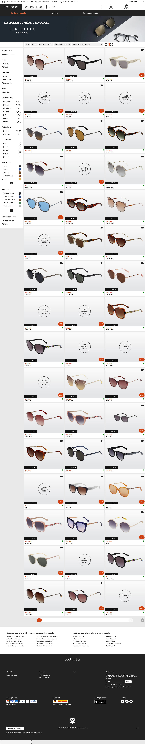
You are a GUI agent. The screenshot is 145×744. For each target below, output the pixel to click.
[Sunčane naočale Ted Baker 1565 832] (125, 61)
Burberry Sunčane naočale (45, 646)
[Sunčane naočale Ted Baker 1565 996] (84, 488)
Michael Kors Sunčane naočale (47, 638)
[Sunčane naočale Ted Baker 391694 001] (84, 275)
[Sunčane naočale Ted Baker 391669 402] (125, 204)
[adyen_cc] (7, 701)
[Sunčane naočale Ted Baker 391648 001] (44, 346)
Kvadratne (7, 101)
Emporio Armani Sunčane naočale (48, 636)
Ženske (6, 63)
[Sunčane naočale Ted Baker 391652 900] (44, 133)
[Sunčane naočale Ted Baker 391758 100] (84, 204)
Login (111, 8)
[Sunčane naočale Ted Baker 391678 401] (125, 275)
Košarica (126, 8)
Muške (6, 67)
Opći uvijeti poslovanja (13, 732)
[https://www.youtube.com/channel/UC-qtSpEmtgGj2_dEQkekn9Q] (131, 702)
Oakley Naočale (77, 638)
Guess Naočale (111, 638)
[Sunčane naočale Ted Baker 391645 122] (125, 310)
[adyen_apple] (27, 701)
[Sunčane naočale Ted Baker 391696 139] (84, 239)
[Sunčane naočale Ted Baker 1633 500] (125, 595)
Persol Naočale (111, 636)
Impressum (38, 732)
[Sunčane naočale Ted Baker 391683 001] (125, 453)
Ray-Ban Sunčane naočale (15, 636)
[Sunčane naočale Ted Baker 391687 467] (44, 595)
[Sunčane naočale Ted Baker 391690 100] (125, 239)
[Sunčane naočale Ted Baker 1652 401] (44, 381)
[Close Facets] (11, 44)
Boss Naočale (110, 641)
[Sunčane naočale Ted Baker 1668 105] (44, 239)
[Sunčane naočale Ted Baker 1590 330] (125, 488)
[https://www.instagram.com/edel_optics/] (127, 702)
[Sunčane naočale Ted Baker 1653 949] (44, 204)
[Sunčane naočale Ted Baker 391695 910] (44, 275)
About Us (9, 672)
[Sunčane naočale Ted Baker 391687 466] (44, 417)
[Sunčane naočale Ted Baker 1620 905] (125, 417)
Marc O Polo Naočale (79, 643)
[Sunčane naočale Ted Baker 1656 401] (125, 97)
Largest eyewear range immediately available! (19, 1)
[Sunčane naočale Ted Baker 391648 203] (84, 417)
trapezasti (7, 157)
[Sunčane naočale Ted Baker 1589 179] (84, 595)
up (137, 728)
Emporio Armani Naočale (80, 646)
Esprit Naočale (111, 646)
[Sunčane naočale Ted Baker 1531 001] (84, 168)
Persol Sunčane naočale (14, 641)
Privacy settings (11, 675)
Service (42, 672)
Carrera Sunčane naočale (14, 643)
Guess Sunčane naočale (44, 641)
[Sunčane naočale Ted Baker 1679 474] (125, 524)
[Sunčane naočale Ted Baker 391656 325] (84, 381)
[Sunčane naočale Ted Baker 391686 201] (44, 453)
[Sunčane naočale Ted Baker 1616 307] (44, 488)
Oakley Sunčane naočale (14, 638)
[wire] (33, 701)
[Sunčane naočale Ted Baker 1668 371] (84, 310)
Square (6, 153)
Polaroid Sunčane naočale (14, 646)
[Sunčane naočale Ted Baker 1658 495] (44, 310)
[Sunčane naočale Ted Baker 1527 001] (84, 559)
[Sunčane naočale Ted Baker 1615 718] (84, 346)
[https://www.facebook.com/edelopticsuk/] (122, 702)
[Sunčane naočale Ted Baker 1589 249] (125, 381)
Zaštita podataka (27, 732)
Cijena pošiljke (44, 677)
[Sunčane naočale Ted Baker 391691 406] (44, 168)
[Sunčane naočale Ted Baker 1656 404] (125, 346)
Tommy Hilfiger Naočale (114, 643)
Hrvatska (134, 1)
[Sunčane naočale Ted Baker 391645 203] (44, 524)
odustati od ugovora (15, 728)
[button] (11, 7)
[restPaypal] (22, 701)
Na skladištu (7, 79)
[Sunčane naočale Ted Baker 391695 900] (84, 453)
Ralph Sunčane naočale (44, 643)
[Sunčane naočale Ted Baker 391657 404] (44, 61)
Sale (5, 76)
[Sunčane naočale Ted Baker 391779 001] (84, 61)
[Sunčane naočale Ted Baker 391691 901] (84, 133)
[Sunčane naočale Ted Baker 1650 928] (84, 97)
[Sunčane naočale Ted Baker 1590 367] (44, 559)
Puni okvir (7, 131)
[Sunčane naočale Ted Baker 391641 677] (84, 524)
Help (74, 672)
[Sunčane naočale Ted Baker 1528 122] (44, 97)
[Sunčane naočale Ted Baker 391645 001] (125, 559)
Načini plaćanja (44, 675)
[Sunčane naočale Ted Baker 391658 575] (125, 168)
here (129, 687)
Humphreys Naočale (79, 641)
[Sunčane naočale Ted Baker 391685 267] (125, 133)
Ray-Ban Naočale (78, 636)
